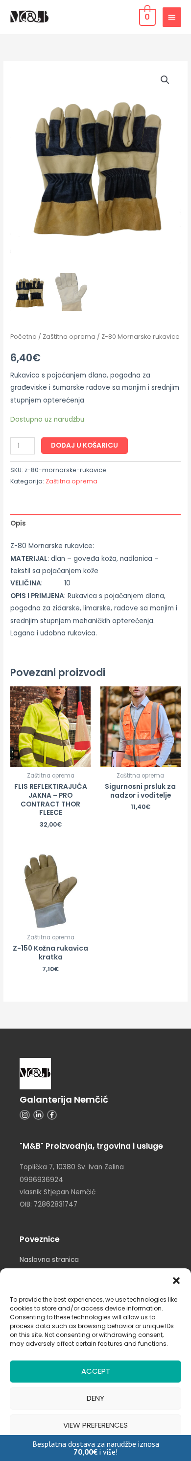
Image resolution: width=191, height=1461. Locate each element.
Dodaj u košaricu (84, 445)
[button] (176, 1280)
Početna (23, 336)
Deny (95, 1398)
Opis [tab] (18, 523)
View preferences (95, 1425)
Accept (95, 1371)
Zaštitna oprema (69, 336)
